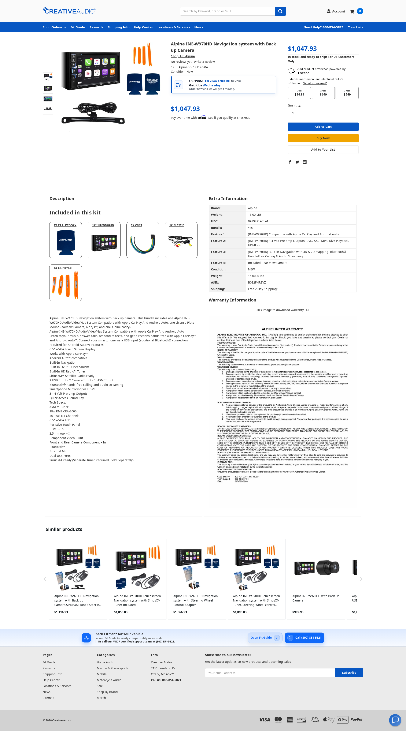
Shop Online (52, 27)
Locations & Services (174, 27)
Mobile (102, 674)
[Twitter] (297, 162)
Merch (101, 698)
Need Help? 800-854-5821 (323, 27)
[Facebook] (290, 162)
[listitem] (78, 579)
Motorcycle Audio (109, 680)
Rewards (96, 27)
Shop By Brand (107, 692)
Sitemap (48, 698)
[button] (45, 579)
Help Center (143, 27)
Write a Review (204, 62)
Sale (100, 686)
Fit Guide (77, 27)
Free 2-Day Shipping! (217, 81)
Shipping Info (118, 27)
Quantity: (294, 105)
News (198, 27)
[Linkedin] (305, 162)
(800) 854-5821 (165, 641)
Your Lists (355, 27)
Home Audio (105, 662)
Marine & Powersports (112, 668)
